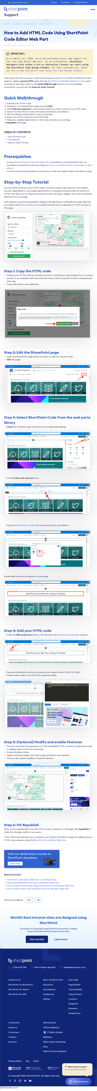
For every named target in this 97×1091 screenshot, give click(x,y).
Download (65, 2)
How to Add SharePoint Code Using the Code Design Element (46, 70)
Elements (72, 1008)
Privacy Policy (15, 1061)
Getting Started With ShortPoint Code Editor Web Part (33, 882)
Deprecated (30, 23)
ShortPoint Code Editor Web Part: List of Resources (31, 879)
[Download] (44, 563)
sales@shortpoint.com (75, 967)
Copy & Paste (75, 994)
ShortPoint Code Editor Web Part (64, 81)
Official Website (81, 2)
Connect (72, 999)
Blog (45, 1046)
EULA (36, 1061)
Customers (13, 1032)
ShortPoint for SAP (17, 994)
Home (7, 23)
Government (49, 989)
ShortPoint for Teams (18, 989)
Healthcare (48, 994)
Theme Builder (75, 989)
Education (48, 984)
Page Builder (74, 984)
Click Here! (15, 863)
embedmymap (32, 205)
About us (12, 1027)
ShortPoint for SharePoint (20, 984)
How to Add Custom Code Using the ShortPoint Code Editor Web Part (40, 885)
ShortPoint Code (25, 525)
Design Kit (73, 1003)
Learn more (60, 939)
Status (54, 2)
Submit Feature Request (54, 1051)
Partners (12, 1042)
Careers (12, 1037)
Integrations (74, 1013)
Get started (37, 939)
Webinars (47, 1037)
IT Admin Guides (55, 1032)
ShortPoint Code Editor (68, 634)
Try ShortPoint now (19, 3)
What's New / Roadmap (54, 1042)
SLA (28, 1061)
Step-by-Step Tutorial (18, 142)
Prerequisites (14, 139)
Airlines (46, 999)
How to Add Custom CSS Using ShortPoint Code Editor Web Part (38, 888)
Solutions (17, 23)
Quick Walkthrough (17, 136)
